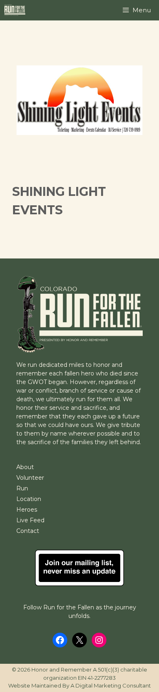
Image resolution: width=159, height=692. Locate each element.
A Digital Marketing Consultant (111, 685)
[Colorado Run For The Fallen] (16, 10)
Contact (27, 531)
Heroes (26, 509)
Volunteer (30, 477)
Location (28, 499)
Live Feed (30, 520)
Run (22, 488)
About (25, 467)
